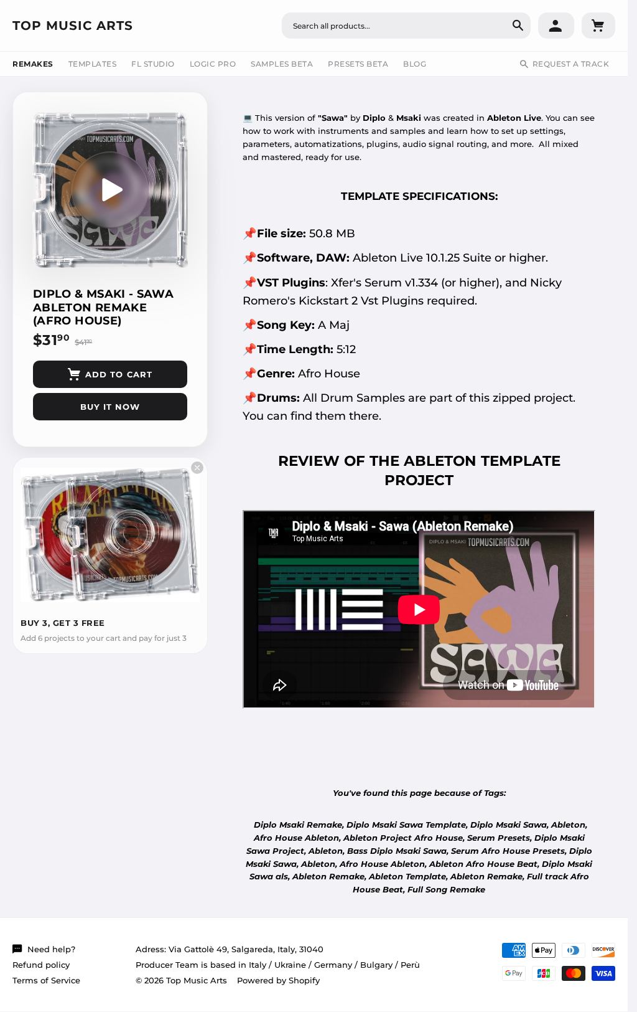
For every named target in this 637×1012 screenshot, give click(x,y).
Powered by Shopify (278, 980)
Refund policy (41, 965)
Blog (414, 64)
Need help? (51, 949)
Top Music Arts (72, 25)
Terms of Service (46, 980)
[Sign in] (556, 25)
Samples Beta (282, 64)
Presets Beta (358, 64)
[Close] (197, 467)
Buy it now (110, 407)
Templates (92, 64)
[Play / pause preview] (110, 190)
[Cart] (598, 25)
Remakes (32, 64)
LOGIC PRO (213, 64)
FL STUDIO (153, 64)
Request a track (571, 64)
